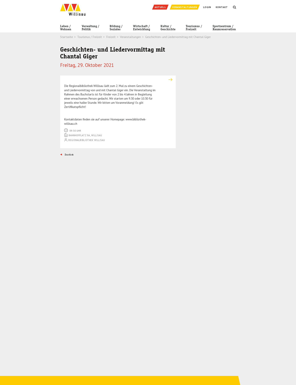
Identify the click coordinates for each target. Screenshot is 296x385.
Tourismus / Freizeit (194, 27)
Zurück (69, 154)
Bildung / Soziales (116, 27)
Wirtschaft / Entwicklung (141, 27)
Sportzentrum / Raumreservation (224, 27)
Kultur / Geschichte (167, 27)
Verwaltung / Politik (90, 27)
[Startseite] (72, 8)
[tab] (118, 79)
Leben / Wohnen (65, 27)
